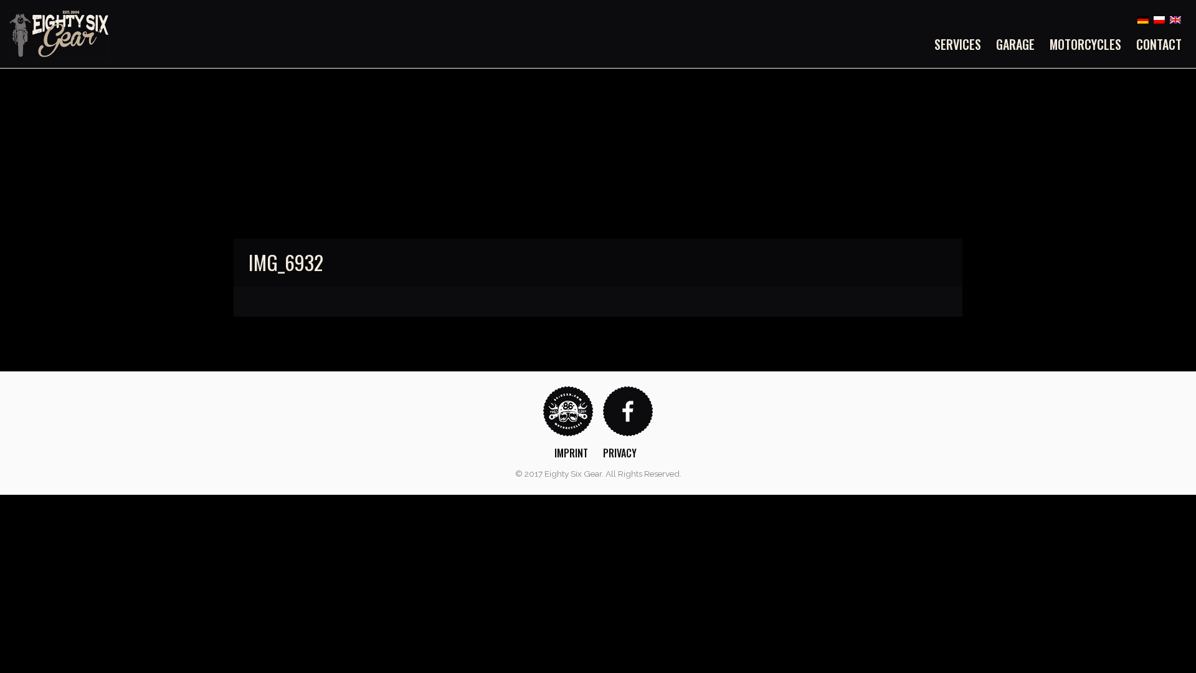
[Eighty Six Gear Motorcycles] (59, 33)
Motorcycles (1085, 44)
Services (957, 44)
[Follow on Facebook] (628, 410)
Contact (1159, 44)
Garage (1015, 44)
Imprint (571, 453)
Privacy (620, 453)
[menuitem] (961, 44)
